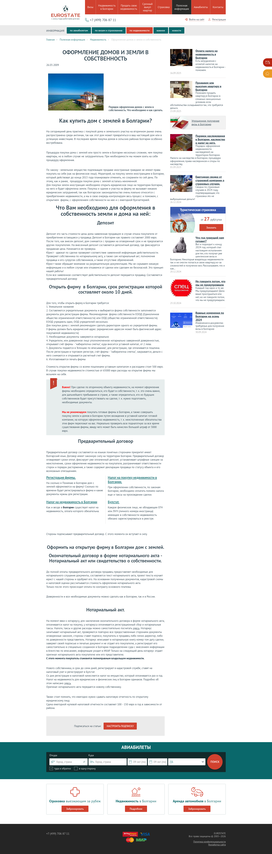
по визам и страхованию (108, 30)
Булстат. (113, 502)
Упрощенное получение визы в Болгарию (205, 122)
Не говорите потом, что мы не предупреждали (210, 283)
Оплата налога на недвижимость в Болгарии (207, 54)
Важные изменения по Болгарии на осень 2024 (210, 316)
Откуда (53, 755)
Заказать (211, 227)
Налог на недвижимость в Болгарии (71, 502)
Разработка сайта (217, 844)
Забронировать (75, 808)
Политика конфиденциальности (209, 841)
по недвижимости (140, 30)
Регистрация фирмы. (61, 477)
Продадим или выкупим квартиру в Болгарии (208, 86)
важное (161, 30)
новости (176, 30)
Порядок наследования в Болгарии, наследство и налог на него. (210, 139)
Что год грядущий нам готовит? (210, 239)
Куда (91, 755)
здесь (136, 628)
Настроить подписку (120, 726)
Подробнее (136, 808)
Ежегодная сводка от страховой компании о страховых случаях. (210, 180)
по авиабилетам (79, 30)
